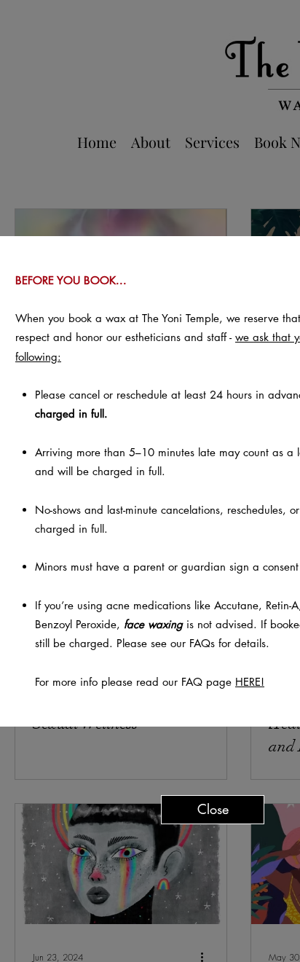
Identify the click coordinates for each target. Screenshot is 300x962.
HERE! (249, 682)
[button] (212, 809)
